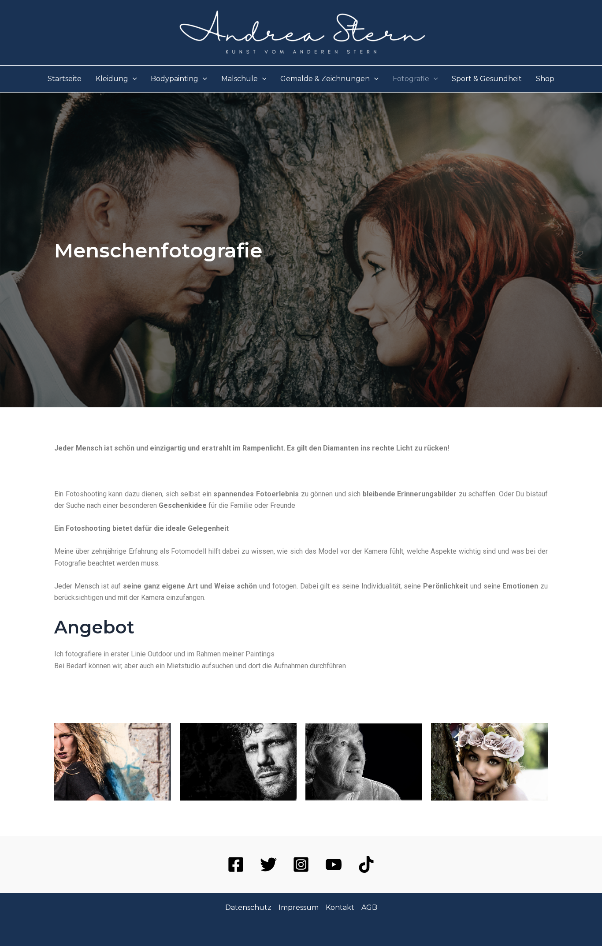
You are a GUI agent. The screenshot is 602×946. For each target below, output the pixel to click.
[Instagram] (301, 864)
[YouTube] (333, 864)
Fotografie (411, 78)
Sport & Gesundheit (487, 78)
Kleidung (112, 78)
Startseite (65, 78)
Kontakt (340, 907)
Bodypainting (174, 78)
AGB (369, 907)
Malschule (239, 78)
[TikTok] (366, 864)
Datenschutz (248, 907)
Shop (545, 78)
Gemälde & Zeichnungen (325, 78)
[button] (132, 79)
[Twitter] (268, 864)
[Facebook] (235, 864)
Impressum (299, 907)
